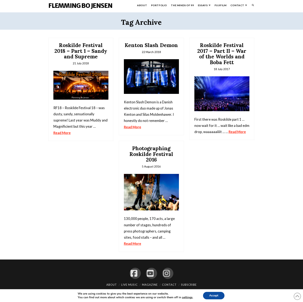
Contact (169, 284)
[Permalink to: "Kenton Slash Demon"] (151, 76)
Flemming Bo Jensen (80, 5)
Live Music (129, 284)
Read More (62, 133)
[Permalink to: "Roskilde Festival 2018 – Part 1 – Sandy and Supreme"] (80, 85)
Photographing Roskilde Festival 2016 (151, 154)
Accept (213, 295)
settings (187, 297)
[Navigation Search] (252, 6)
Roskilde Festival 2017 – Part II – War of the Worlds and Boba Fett (221, 54)
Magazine (150, 284)
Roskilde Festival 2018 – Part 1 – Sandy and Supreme (80, 51)
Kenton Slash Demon (151, 45)
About (111, 284)
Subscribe (189, 284)
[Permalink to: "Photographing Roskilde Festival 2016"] (151, 192)
